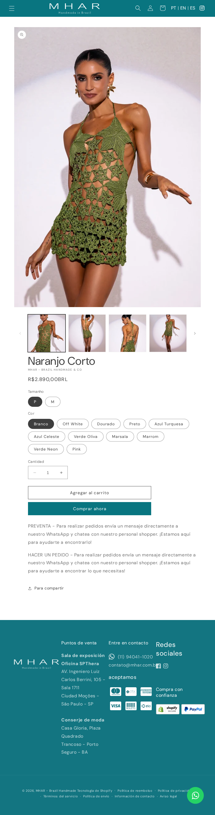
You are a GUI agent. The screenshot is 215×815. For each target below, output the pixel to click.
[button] (12, 8)
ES (192, 8)
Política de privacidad (175, 791)
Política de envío (96, 796)
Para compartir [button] (49, 588)
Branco (41, 423)
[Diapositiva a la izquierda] (20, 333)
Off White (73, 423)
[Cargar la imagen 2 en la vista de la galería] (87, 333)
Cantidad (36, 461)
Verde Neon (46, 449)
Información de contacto (135, 796)
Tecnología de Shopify (95, 791)
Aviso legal (168, 796)
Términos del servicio (60, 796)
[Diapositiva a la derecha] (195, 333)
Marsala (120, 436)
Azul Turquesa (169, 423)
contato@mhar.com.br (133, 665)
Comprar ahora (89, 509)
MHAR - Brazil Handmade (56, 791)
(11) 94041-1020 (134, 657)
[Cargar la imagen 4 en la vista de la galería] (168, 333)
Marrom (150, 436)
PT (173, 8)
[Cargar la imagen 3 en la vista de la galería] (127, 333)
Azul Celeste (46, 436)
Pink (77, 449)
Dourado (106, 423)
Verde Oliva (86, 436)
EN (183, 8)
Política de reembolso (135, 791)
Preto (134, 423)
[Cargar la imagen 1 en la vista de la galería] (47, 333)
